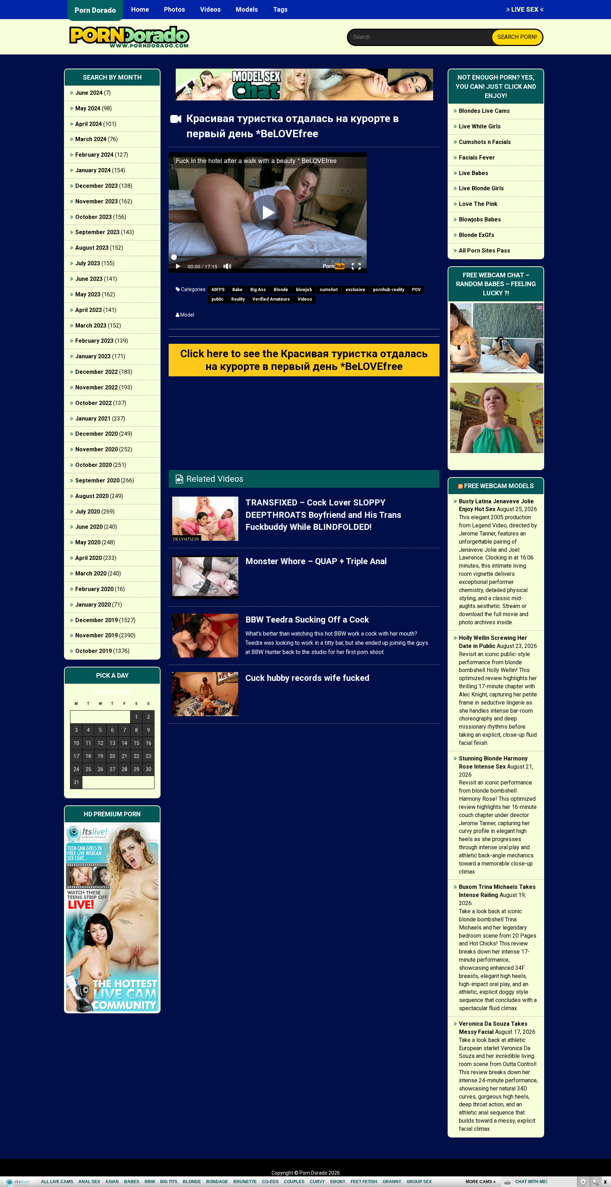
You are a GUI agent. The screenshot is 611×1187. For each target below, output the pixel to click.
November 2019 (96, 635)
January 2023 (93, 356)
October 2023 (93, 217)
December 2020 (96, 433)
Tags (280, 9)
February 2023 (94, 340)
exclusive (355, 289)
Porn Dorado (95, 10)
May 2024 (87, 108)
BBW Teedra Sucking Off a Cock (307, 620)
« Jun (75, 795)
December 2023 (96, 186)
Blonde (281, 289)
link (604, 1076)
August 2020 (92, 496)
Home (140, 9)
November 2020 (96, 449)
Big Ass (258, 289)
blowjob (304, 289)
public (217, 299)
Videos (210, 9)
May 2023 (87, 294)
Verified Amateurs (271, 299)
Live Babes (473, 173)
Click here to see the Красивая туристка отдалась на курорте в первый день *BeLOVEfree (304, 359)
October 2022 (93, 403)
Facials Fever (477, 157)
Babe (237, 289)
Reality (238, 299)
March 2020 (90, 573)
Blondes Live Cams (484, 111)
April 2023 (88, 310)
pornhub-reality (388, 289)
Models (247, 9)
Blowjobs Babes (480, 219)
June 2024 (89, 92)
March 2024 (90, 139)
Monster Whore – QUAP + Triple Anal (316, 561)
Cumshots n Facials (485, 142)
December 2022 (96, 372)
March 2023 (90, 325)
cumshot (329, 289)
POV (416, 289)
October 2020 (93, 465)
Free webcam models (499, 486)
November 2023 (96, 201)
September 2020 (97, 480)
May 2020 (87, 542)
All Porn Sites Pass (484, 250)
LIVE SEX (525, 9)
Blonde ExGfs (476, 235)
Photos (174, 9)
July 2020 (87, 511)
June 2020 (89, 526)
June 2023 (89, 279)
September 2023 (97, 232)
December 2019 (96, 620)
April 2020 (88, 558)
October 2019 (93, 651)
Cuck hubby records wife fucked (307, 678)
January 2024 (93, 170)
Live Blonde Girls (481, 188)
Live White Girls (480, 126)
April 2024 (88, 124)
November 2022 (96, 387)
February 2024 (94, 154)
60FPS (218, 289)
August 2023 (92, 247)
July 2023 (87, 263)
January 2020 (93, 604)
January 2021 (93, 418)
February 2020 (94, 589)
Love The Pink (478, 204)
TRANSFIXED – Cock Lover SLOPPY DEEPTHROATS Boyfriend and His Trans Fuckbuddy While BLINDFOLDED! (323, 515)
